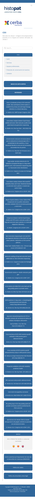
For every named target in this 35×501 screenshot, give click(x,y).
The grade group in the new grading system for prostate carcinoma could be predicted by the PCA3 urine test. (18, 406)
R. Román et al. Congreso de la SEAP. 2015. (18, 427)
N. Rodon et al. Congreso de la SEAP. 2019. (18, 209)
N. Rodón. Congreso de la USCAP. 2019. (18, 227)
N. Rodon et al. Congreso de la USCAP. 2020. (18, 191)
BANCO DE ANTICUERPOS (18, 84)
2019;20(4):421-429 (20, 248)
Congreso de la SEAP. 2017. (22, 278)
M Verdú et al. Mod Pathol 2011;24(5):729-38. (18, 395)
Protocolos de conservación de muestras (18, 70)
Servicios (9, 63)
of (13, 304)
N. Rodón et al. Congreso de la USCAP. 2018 (18, 411)
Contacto (9, 73)
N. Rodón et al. (10, 278)
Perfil (8, 59)
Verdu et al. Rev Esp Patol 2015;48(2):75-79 (18, 342)
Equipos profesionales (13, 66)
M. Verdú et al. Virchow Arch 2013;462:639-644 (18, 383)
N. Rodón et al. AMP (12, 112)
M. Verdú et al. (10, 308)
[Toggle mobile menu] (31, 5)
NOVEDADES (18, 92)
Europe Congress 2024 (24, 112)
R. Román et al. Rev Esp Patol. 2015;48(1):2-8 (18, 372)
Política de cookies (18, 467)
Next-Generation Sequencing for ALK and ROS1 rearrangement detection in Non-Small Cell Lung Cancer (18, 238)
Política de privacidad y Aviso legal (18, 476)
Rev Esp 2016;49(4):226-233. (22, 308)
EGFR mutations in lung (11, 300)
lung (16, 304)
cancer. (20, 300)
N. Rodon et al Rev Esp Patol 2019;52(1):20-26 (18, 292)
